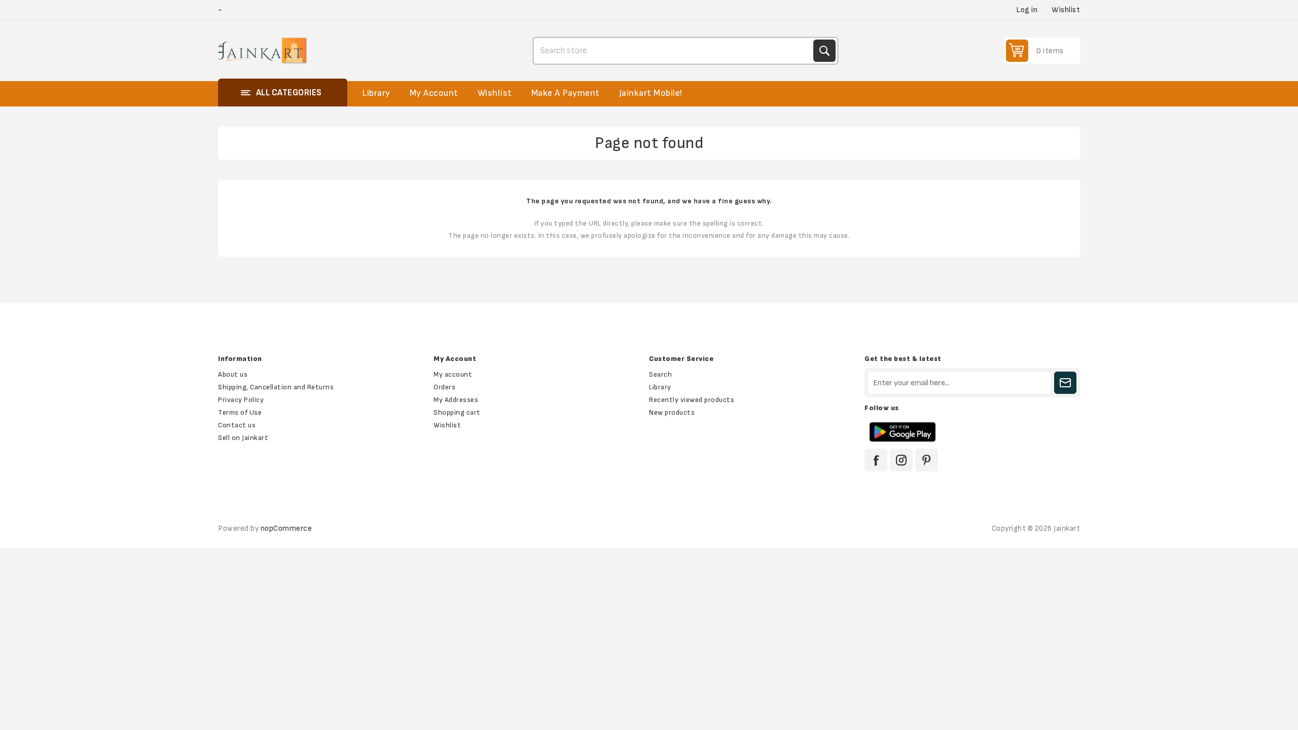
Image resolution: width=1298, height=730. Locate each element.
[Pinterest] (926, 460)
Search (824, 51)
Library (660, 387)
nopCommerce (286, 528)
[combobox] (674, 51)
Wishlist (447, 425)
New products (672, 412)
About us (232, 374)
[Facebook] (875, 460)
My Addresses (456, 399)
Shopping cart (457, 412)
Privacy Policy (241, 399)
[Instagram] (901, 460)
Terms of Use (240, 412)
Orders (444, 387)
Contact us (237, 425)
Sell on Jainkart (243, 437)
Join (1065, 383)
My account (453, 374)
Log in (1026, 10)
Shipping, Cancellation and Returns (276, 387)
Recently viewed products (691, 399)
